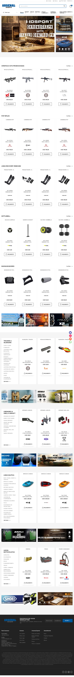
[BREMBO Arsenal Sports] (46, 577)
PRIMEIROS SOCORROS (9, 500)
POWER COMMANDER (9, 575)
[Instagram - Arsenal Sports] (70, 335)
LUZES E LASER (7, 345)
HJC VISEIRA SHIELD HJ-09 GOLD (30, 572)
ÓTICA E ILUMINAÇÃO (45, 12)
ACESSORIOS (7, 579)
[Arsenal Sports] (8, 6)
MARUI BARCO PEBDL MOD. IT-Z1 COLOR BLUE (34, 496)
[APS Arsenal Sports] (64, 439)
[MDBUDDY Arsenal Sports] (10, 245)
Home (45, 633)
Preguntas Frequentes (48, 635)
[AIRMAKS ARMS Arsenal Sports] (28, 145)
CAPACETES (6, 555)
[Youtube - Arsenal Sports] (70, 338)
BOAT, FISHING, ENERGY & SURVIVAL (66, 12)
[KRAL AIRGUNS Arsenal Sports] (10, 145)
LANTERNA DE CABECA (9, 369)
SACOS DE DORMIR (8, 510)
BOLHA (5, 561)
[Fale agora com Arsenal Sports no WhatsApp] (70, 342)
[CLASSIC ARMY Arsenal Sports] (64, 95)
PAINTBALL (37, 11)
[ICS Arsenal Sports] (7, 95)
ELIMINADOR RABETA (9, 563)
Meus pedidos (22, 642)
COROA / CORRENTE (8, 567)
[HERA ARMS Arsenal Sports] (12, 95)
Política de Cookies (36, 633)
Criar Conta (22, 640)
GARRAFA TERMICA (8, 489)
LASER (5, 375)
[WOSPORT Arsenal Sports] (64, 368)
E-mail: (3, 637)
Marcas (56, 0)
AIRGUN (32, 11)
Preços (33, 641)
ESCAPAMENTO (7, 557)
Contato (49, 0)
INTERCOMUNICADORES (9, 573)
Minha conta (22, 635)
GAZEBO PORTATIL (8, 508)
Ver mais (68, 65)
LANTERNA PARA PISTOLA (10, 367)
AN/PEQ (5, 373)
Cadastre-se (69, 0)
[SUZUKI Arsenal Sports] (66, 577)
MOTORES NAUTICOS (9, 487)
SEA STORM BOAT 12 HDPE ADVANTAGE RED (51, 496)
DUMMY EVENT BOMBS (9, 418)
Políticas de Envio (35, 639)
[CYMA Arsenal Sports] (28, 439)
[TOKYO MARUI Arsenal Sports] (46, 439)
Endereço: (4, 641)
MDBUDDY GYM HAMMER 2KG (31, 242)
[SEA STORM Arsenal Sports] (46, 502)
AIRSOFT (27, 11)
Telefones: (4, 633)
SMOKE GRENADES (8, 433)
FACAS (5, 502)
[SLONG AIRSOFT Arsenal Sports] (46, 368)
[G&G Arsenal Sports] (28, 95)
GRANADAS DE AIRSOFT (9, 416)
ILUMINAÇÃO (6, 347)
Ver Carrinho (22, 633)
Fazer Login (63, 0)
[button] (10, 12)
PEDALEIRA (6, 559)
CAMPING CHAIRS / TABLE (10, 495)
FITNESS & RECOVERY (53, 12)
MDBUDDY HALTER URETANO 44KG (50, 242)
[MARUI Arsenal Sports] (28, 502)
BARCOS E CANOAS (8, 481)
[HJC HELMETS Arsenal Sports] (28, 578)
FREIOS (5, 565)
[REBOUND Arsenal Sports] (10, 195)
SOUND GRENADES (8, 420)
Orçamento (11, 104)
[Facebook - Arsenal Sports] (70, 332)
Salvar (67, 620)
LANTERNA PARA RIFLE (9, 371)
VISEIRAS (6, 577)
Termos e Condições (36, 643)
